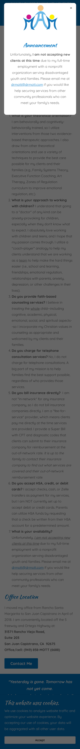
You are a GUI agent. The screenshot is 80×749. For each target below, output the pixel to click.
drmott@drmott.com (27, 84)
